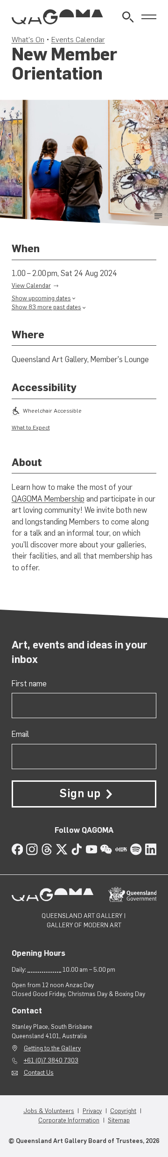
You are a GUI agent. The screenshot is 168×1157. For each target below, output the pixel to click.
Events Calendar (78, 39)
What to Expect (31, 427)
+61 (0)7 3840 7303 (51, 1060)
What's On (28, 39)
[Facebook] (17, 849)
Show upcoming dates (41, 298)
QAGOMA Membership (48, 498)
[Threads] (47, 849)
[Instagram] (32, 849)
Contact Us (39, 1072)
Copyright (123, 1110)
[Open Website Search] (128, 17)
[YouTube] (92, 849)
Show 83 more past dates (46, 307)
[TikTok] (77, 849)
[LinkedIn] (151, 849)
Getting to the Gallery (52, 1048)
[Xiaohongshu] (121, 849)
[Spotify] (136, 849)
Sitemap (119, 1120)
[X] (62, 849)
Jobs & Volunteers (48, 1110)
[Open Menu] (149, 17)
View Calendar (31, 285)
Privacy (92, 1110)
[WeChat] (106, 849)
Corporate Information (68, 1120)
